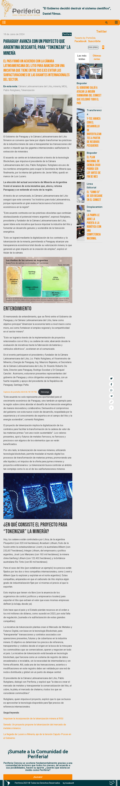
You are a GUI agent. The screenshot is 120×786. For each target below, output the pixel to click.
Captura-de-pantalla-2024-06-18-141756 (20, 392)
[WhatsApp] (111, 390)
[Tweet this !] (111, 378)
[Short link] (111, 401)
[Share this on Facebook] (111, 384)
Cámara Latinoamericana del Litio (35, 86)
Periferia (66, 34)
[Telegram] (111, 396)
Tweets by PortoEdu (85, 38)
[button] (115, 11)
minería (57, 86)
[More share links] (111, 407)
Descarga (45, 392)
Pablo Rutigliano (11, 90)
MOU (64, 86)
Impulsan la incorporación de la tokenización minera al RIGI (33, 718)
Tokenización (28, 90)
